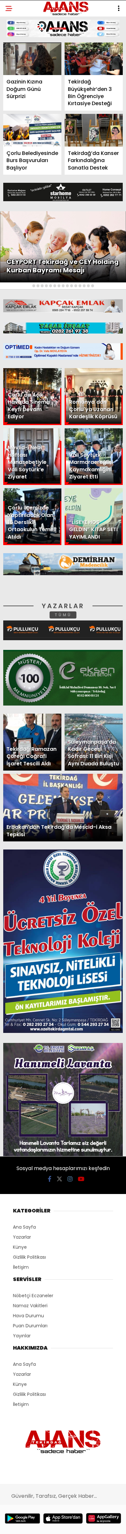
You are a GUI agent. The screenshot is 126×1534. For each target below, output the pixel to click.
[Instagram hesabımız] (60, 1523)
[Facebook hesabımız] (21, 1523)
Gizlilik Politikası (31, 145)
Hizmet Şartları (29, 132)
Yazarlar (21, 93)
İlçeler (18, 66)
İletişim (18, 106)
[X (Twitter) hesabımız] (40, 1523)
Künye (17, 119)
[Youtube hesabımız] (80, 1523)
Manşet (19, 53)
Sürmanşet (23, 79)
